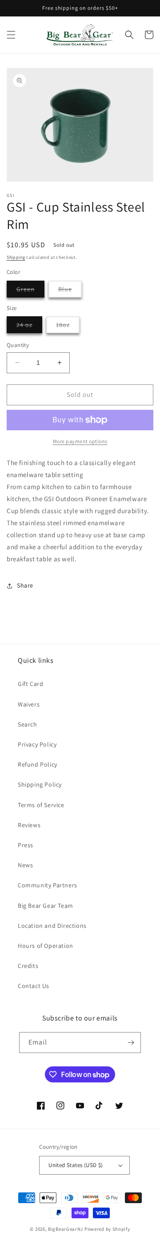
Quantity (18, 345)
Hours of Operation (45, 946)
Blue (70, 291)
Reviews (29, 825)
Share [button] (25, 585)
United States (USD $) (75, 1165)
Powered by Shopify (107, 1229)
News (25, 865)
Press (25, 845)
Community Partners (47, 885)
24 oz (29, 326)
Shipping (16, 257)
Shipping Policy (40, 784)
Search (27, 724)
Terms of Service (41, 805)
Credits (28, 966)
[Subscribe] (130, 1042)
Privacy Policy (37, 744)
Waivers (29, 704)
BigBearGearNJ (65, 1229)
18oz (68, 326)
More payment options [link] (80, 441)
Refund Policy (37, 764)
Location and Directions (52, 926)
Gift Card (30, 684)
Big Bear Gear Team (45, 906)
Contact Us (33, 986)
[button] (11, 35)
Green (30, 291)
